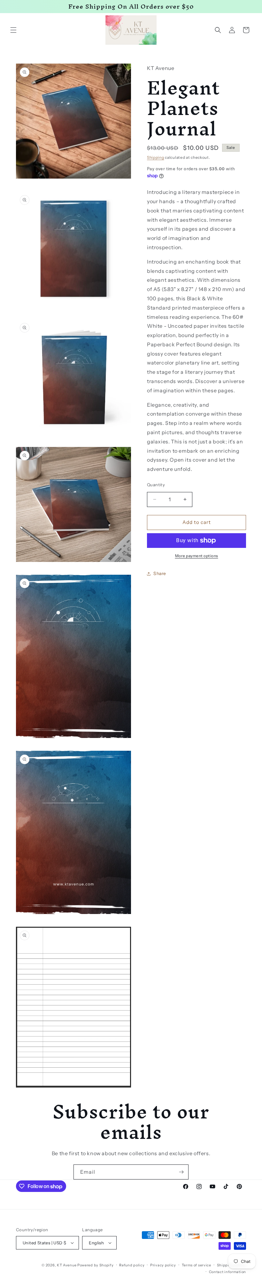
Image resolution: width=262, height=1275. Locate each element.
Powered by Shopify (95, 1265)
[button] (13, 30)
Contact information (227, 1272)
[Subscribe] (181, 1171)
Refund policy (131, 1265)
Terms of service (196, 1265)
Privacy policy (163, 1265)
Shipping (155, 157)
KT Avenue (66, 1265)
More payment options (196, 555)
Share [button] (159, 573)
